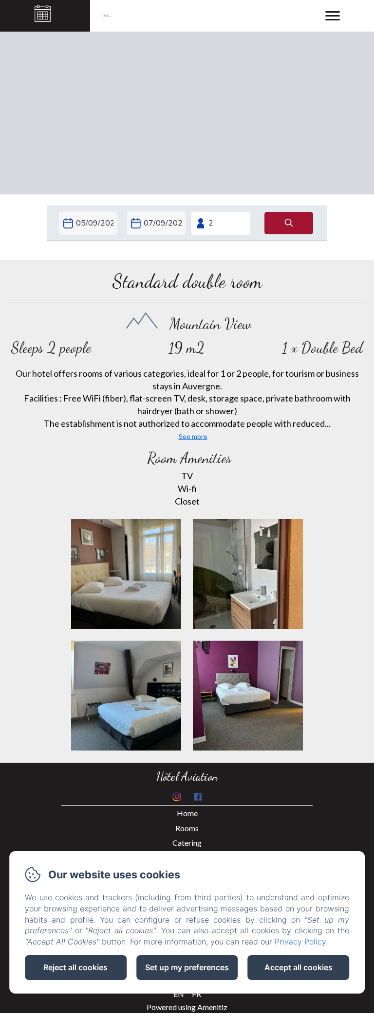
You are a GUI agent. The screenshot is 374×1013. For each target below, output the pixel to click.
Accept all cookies (298, 967)
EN (178, 993)
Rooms (187, 828)
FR (196, 993)
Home (187, 813)
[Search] (288, 223)
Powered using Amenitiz (187, 1007)
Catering (187, 842)
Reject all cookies (75, 967)
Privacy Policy (300, 941)
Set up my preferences (187, 967)
